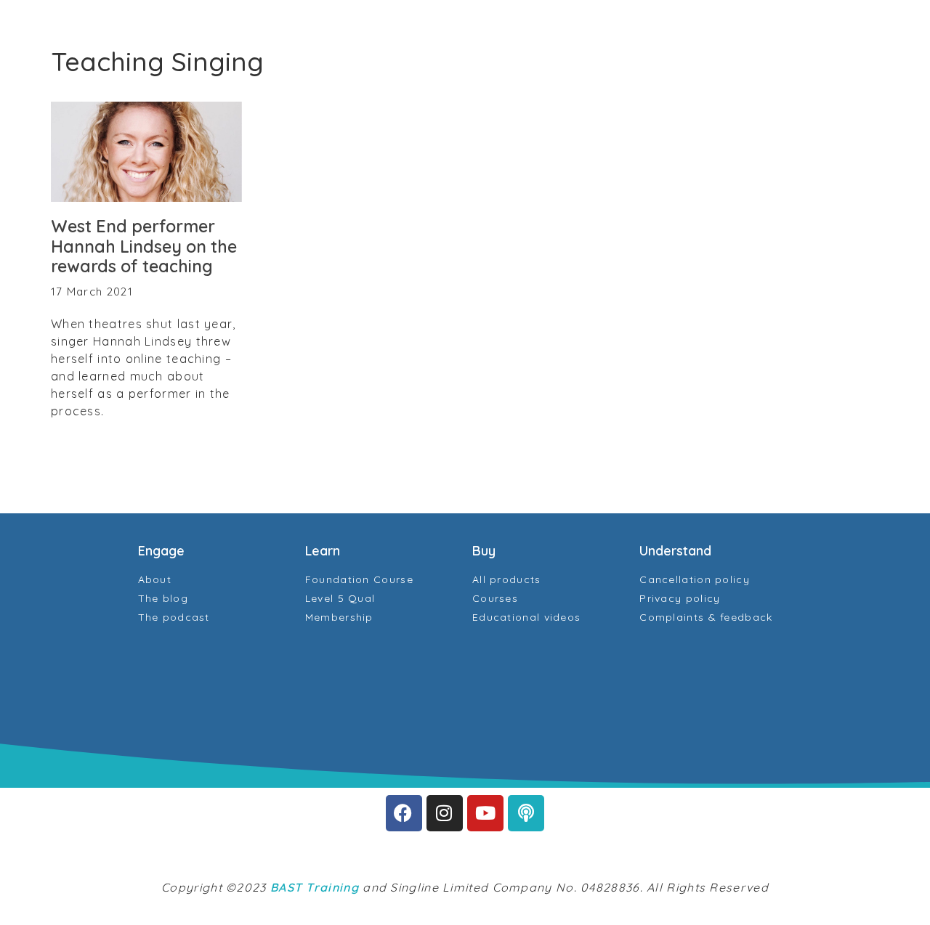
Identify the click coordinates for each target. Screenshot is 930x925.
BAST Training (314, 887)
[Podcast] (526, 813)
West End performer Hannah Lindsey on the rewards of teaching (144, 246)
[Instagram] (444, 813)
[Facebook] (404, 813)
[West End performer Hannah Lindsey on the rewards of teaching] (146, 152)
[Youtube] (485, 813)
